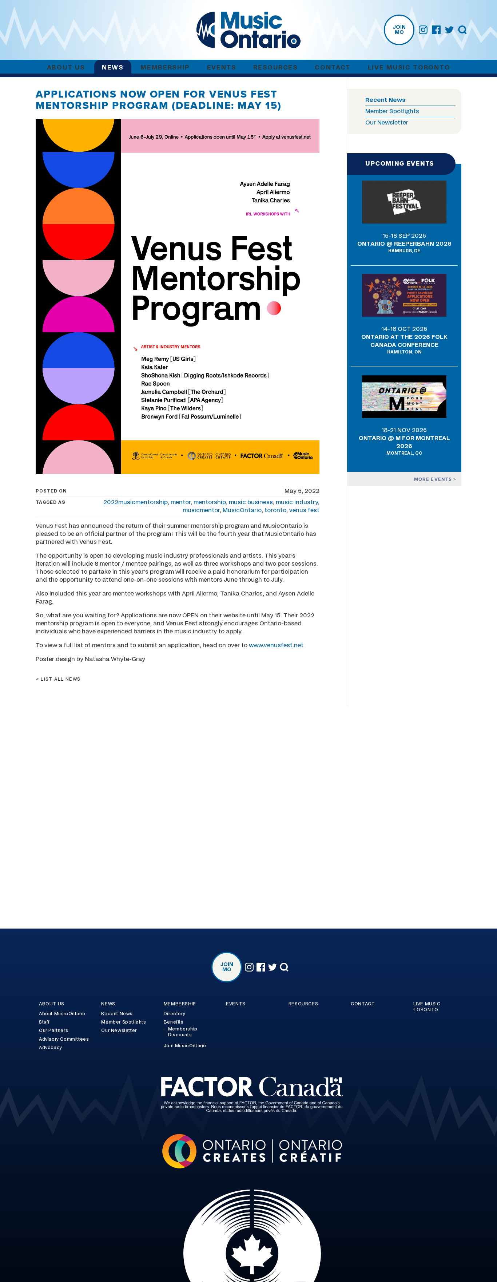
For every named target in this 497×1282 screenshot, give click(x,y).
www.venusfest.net (276, 645)
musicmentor (201, 510)
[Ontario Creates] (248, 1152)
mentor (181, 502)
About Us (66, 67)
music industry (297, 502)
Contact (333, 67)
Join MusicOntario (185, 1046)
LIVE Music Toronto (409, 67)
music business (251, 502)
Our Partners (53, 1030)
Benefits (174, 1022)
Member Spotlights (392, 111)
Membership (165, 67)
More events (434, 479)
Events (221, 67)
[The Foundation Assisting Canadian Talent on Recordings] (248, 1096)
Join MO (399, 30)
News (113, 67)
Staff (44, 1022)
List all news (61, 679)
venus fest (304, 510)
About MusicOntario (62, 1014)
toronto (275, 510)
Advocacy (50, 1047)
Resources (275, 67)
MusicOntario (242, 510)
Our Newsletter (386, 123)
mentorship (210, 502)
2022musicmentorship (135, 502)
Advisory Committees (64, 1039)
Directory (174, 1014)
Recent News (385, 100)
